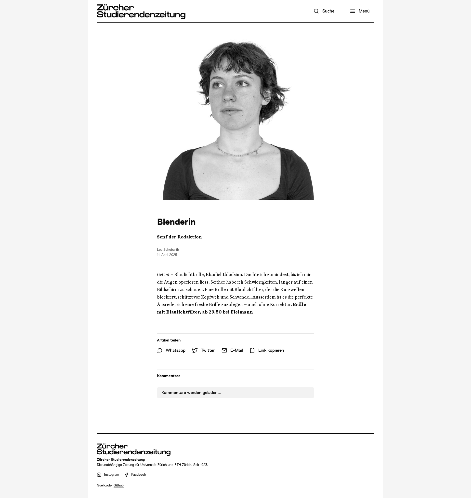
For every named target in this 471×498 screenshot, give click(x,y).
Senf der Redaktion (179, 237)
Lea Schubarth (168, 249)
